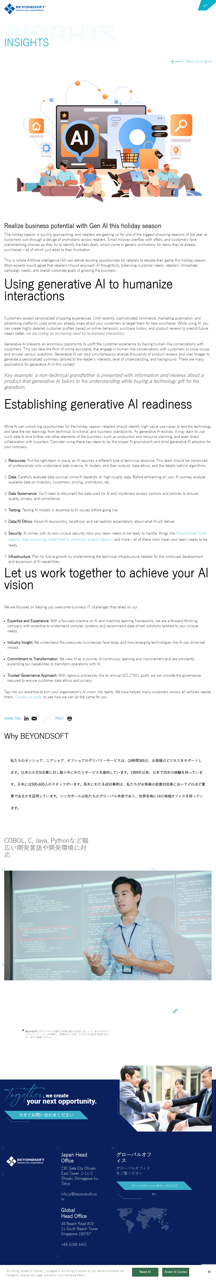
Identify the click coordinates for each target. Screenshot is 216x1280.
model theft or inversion (66, 539)
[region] (108, 1272)
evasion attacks (99, 539)
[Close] (209, 1271)
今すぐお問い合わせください (46, 1108)
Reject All (145, 1271)
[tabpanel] (108, 936)
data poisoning (34, 539)
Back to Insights (199, 61)
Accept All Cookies (176, 1271)
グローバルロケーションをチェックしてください (154, 1180)
